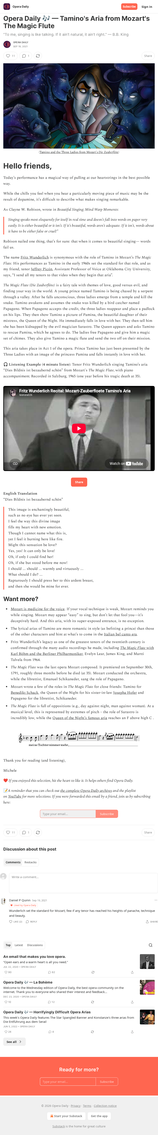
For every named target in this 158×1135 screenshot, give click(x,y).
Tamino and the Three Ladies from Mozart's (69, 152)
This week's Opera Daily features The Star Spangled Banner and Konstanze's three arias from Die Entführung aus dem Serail (68, 1019)
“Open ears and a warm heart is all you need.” (35, 962)
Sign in (147, 7)
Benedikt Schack (24, 692)
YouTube (14, 796)
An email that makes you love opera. (34, 957)
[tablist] (21, 862)
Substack (58, 1126)
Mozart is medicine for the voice (38, 609)
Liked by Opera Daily (25, 905)
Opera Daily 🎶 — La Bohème (27, 982)
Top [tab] (8, 945)
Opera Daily (20, 42)
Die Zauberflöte (108, 152)
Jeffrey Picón (41, 269)
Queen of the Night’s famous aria (79, 718)
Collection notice (105, 1106)
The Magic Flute (132, 648)
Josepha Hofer (125, 692)
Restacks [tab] (30, 862)
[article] (79, 964)
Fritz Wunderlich (35, 257)
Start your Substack (68, 1116)
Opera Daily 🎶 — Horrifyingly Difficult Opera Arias (47, 1012)
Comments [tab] (13, 862)
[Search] (150, 945)
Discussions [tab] (35, 945)
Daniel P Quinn (19, 900)
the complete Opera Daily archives (86, 790)
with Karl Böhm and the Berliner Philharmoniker (82, 651)
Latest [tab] (19, 945)
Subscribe (129, 6)
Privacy (75, 1106)
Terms (87, 1106)
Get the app (99, 1116)
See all (12, 1042)
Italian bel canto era (120, 634)
